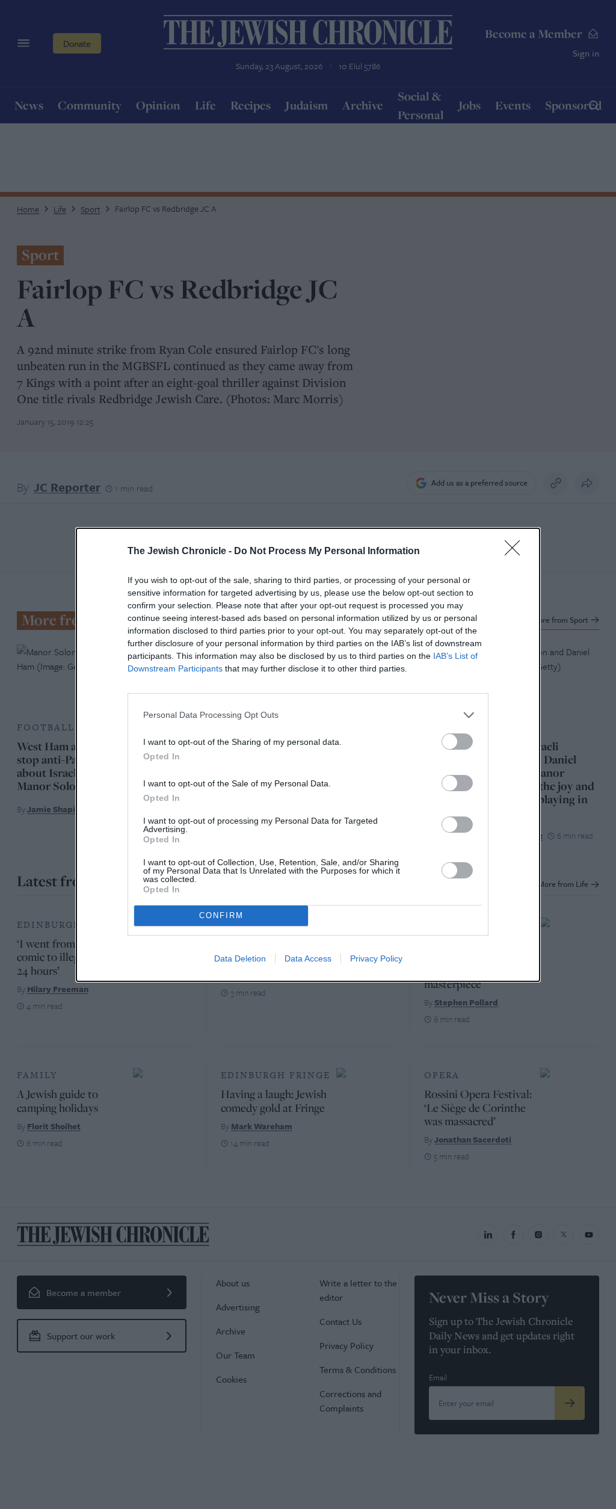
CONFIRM (221, 915)
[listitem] (308, 715)
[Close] (516, 551)
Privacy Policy (376, 958)
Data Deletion (240, 958)
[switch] (457, 741)
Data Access (308, 958)
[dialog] (308, 754)
